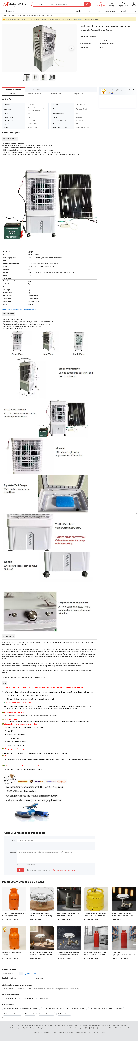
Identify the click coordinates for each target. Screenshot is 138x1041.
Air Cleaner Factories (11, 1009)
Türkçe (111, 1028)
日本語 (93, 1028)
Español (25, 1028)
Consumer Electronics (14, 15)
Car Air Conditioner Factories (52, 1009)
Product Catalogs (33, 974)
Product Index (106, 1025)
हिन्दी (98, 1028)
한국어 (86, 1028)
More (4, 1018)
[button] (90, 94)
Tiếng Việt (118, 1028)
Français (40, 1028)
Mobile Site (116, 1025)
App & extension (110, 11)
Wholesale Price (72, 1025)
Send (20, 870)
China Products (26, 1025)
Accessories (40, 978)
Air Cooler (49, 15)
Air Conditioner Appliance (12, 1014)
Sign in (133, 6)
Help (98, 11)
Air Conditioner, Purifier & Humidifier (33, 15)
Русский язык (50, 1028)
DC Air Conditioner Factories (75, 1009)
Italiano (58, 1028)
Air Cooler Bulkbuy (64, 1014)
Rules (134, 11)
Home (4, 15)
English (18, 1028)
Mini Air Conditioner (115, 1009)
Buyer (88, 11)
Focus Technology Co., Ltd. (55, 1032)
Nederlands (73, 1028)
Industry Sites (83, 1025)
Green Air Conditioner (46, 1014)
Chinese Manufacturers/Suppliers (43, 1025)
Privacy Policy (101, 1032)
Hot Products (16, 1025)
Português (33, 1028)
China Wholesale (60, 1025)
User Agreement (81, 1032)
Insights (123, 1025)
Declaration (91, 1032)
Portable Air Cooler (27, 998)
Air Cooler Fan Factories (30, 1009)
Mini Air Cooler (43, 998)
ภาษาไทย (104, 1028)
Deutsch (65, 1028)
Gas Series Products (9, 978)
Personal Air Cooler (10, 998)
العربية (80, 1028)
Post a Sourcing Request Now (64, 870)
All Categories (9, 11)
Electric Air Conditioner (97, 1009)
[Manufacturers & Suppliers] (14, 4)
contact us (81, 19)
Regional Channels (94, 1025)
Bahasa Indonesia (129, 1028)
